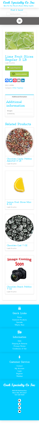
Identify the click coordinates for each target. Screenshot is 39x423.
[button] (19, 21)
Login (19, 371)
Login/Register (15, 68)
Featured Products (19, 320)
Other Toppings (17, 88)
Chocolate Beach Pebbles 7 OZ (19, 287)
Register (19, 374)
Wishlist (19, 376)
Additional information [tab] (19, 97)
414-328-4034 (19, 395)
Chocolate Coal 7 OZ (17, 245)
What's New (19, 325)
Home (19, 317)
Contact (19, 366)
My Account (19, 368)
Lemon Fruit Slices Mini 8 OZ (19, 203)
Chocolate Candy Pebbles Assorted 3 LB (19, 160)
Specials (19, 322)
